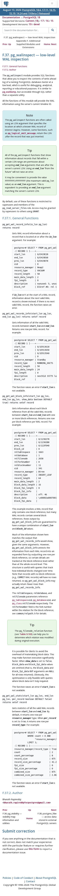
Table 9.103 (26, 634)
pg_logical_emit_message (22, 133)
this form (34, 848)
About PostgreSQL (46, 877)
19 (30, 24)
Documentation (11, 17)
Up (9, 44)
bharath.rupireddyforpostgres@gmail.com (27, 802)
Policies (7, 877)
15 (52, 20)
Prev (5, 44)
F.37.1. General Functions (14, 66)
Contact (30, 881)
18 (36, 20)
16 (47, 20)
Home (47, 44)
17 (42, 20)
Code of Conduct (23, 877)
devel (37, 24)
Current (30, 20)
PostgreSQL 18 (31, 17)
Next (53, 44)
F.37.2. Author (9, 69)
